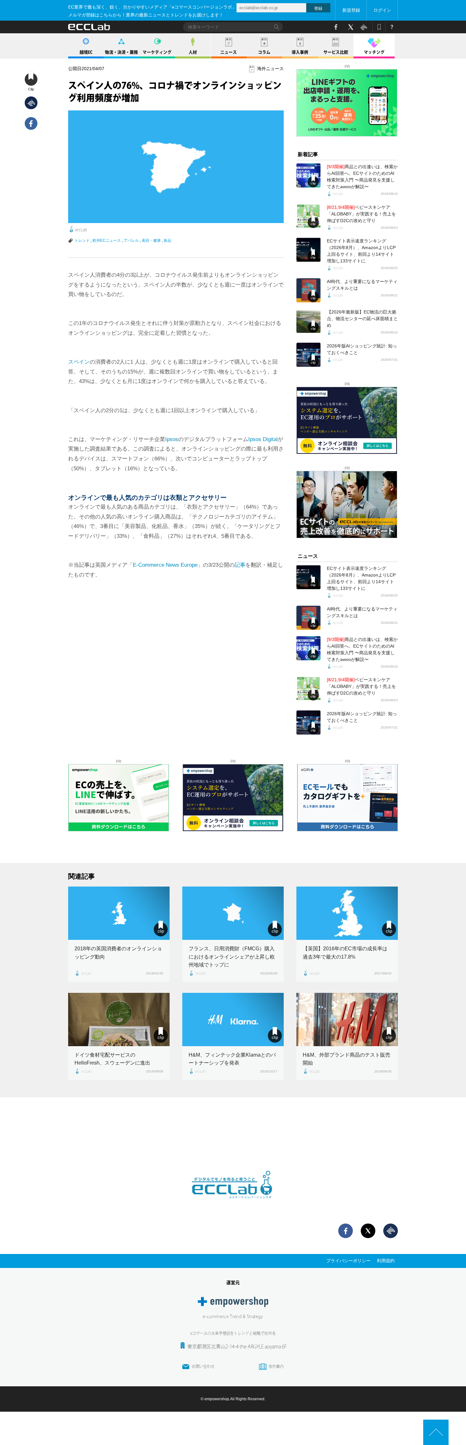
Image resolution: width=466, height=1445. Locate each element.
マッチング (374, 52)
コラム (264, 52)
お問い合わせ (203, 1366)
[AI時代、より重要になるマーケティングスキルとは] (308, 290)
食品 (167, 240)
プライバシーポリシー (348, 1260)
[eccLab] (233, 1203)
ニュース (228, 52)
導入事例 (300, 52)
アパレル (131, 240)
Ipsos (171, 439)
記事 (240, 565)
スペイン (79, 362)
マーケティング (157, 52)
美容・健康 (151, 240)
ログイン (382, 10)
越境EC (86, 52)
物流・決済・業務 (121, 52)
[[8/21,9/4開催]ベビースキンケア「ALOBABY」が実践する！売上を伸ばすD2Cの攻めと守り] (308, 216)
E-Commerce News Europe (165, 565)
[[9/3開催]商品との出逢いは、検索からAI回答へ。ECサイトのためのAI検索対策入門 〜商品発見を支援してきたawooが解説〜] (308, 175)
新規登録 (351, 10)
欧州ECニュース (107, 240)
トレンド (82, 240)
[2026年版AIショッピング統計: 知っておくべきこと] (308, 355)
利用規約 (386, 1260)
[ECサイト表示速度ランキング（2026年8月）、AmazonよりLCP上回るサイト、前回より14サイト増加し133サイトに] (308, 250)
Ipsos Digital (263, 439)
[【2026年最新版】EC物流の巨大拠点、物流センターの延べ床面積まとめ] (308, 321)
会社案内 (276, 1366)
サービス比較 (335, 52)
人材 (193, 52)
